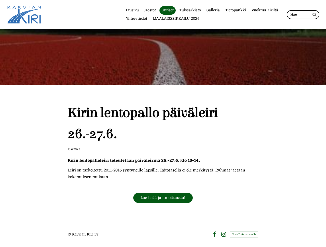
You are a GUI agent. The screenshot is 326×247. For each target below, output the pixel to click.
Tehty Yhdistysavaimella (244, 234)
